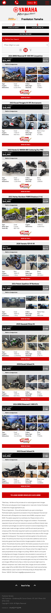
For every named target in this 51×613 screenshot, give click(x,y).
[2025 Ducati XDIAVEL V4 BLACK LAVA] (25, 470)
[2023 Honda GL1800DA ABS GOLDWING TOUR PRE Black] (25, 168)
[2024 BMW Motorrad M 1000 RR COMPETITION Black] (25, 74)
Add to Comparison (11, 64)
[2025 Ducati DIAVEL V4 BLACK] (25, 382)
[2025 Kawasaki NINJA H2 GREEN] (25, 342)
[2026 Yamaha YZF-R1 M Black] (25, 262)
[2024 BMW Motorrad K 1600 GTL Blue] (25, 423)
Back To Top (25, 585)
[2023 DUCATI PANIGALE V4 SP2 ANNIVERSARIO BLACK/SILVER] (25, 121)
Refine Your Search (11, 39)
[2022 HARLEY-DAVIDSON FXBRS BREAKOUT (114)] (25, 215)
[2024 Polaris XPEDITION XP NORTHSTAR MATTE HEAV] (25, 302)
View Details (25, 97)
